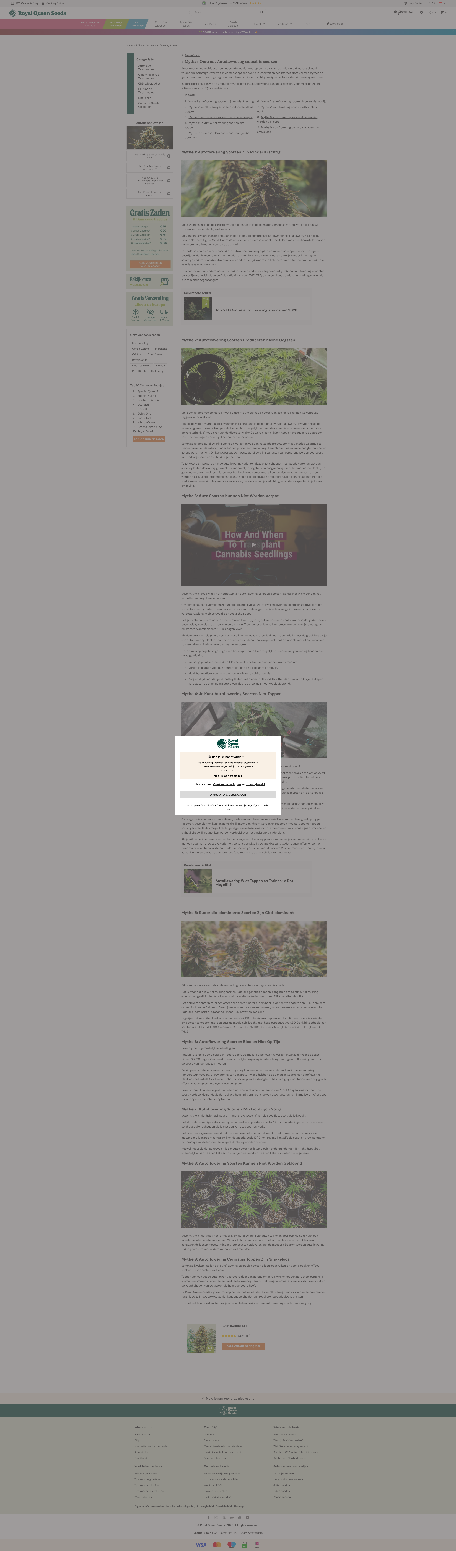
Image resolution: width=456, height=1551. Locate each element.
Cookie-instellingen (227, 784)
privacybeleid (255, 784)
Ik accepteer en (230, 784)
